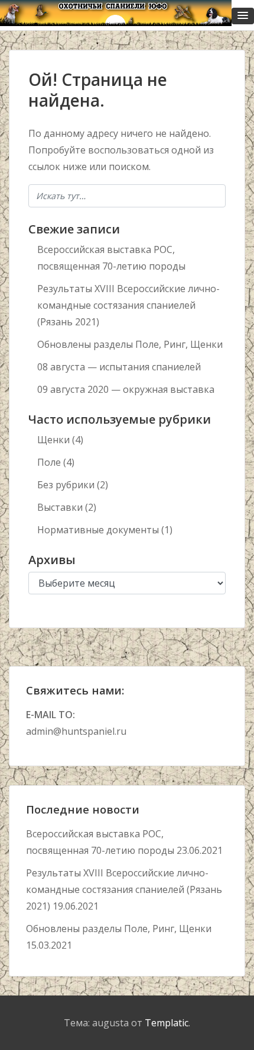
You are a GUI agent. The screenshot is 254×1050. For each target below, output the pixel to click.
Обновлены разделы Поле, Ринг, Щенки (130, 344)
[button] (243, 16)
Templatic (166, 1022)
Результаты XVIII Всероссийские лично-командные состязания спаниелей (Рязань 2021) (128, 305)
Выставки (60, 507)
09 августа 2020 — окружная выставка (125, 389)
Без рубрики (66, 484)
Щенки (53, 439)
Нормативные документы (98, 529)
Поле (49, 462)
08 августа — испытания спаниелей (119, 366)
